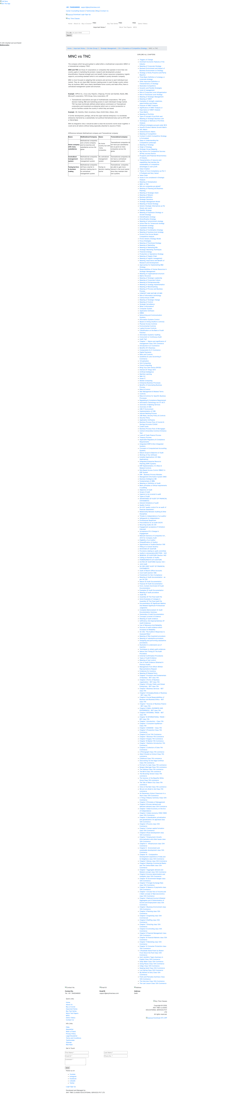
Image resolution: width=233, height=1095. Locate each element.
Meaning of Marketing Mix (149, 247)
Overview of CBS (145, 407)
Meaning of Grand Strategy (149, 204)
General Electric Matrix (147, 132)
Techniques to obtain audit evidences (152, 649)
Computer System (146, 308)
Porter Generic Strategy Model (150, 239)
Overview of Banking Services (150, 405)
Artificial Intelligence (147, 372)
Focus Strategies (145, 241)
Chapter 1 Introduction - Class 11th (151, 721)
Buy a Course (70, 1007)
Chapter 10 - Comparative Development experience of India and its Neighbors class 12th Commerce (152, 857)
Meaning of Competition (148, 134)
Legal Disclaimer (71, 1036)
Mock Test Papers (125, 27)
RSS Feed (69, 1045)
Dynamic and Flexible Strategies (151, 88)
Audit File (143, 595)
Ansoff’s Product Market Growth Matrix (153, 127)
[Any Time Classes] (73, 18)
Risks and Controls (146, 354)
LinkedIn (72, 1081)
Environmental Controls (148, 326)
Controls (143, 394)
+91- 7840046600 (73, 7)
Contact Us (104, 11)
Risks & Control (145, 389)
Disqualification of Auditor (149, 542)
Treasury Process (145, 437)
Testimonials (90, 11)
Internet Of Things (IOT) (148, 370)
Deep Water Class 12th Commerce (151, 961)
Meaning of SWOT (146, 99)
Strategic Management (108, 48)
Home (70, 23)
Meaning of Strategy (147, 145)
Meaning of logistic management (151, 258)
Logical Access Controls (148, 328)
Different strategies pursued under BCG (153, 125)
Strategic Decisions (146, 199)
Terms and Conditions (73, 1038)
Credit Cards (144, 426)
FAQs (67, 1027)
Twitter (72, 1083)
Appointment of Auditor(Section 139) (152, 544)
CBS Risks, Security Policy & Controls (152, 415)
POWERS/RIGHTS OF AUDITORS (151, 560)
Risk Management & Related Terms (151, 391)
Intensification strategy (147, 217)
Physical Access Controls (148, 324)
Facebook (73, 1079)
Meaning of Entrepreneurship (150, 282)
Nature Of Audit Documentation (150, 581)
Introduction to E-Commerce (149, 346)
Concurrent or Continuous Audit (151, 337)
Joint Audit (143, 564)
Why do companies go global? (150, 186)
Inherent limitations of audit (149, 503)
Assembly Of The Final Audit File (151, 597)
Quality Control (145, 505)
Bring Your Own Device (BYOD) (150, 367)
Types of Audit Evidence (148, 658)
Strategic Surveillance (147, 304)
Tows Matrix (144, 112)
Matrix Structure (145, 276)
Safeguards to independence (149, 518)
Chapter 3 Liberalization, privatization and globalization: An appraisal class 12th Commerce (153, 819)
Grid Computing (145, 363)
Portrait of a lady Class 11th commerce (153, 765)
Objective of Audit (146, 490)
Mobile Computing (146, 381)
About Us (77, 23)
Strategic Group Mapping (148, 149)
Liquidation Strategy (147, 228)
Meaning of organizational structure (152, 274)
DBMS (142, 313)
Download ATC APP (160, 1018)
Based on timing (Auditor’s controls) (152, 322)
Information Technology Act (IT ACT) (152, 402)
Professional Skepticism (148, 520)
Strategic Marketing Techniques (150, 250)
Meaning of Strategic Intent (149, 193)
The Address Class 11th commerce (151, 769)
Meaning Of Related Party (148, 673)
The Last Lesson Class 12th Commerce (153, 983)
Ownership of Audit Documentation (152, 614)
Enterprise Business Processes (150, 383)
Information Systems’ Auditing (150, 335)
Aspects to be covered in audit (150, 494)
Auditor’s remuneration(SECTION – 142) (153, 553)
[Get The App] (5, 3)
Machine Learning (146, 374)
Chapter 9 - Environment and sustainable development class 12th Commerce (152, 850)
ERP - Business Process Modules (151, 474)
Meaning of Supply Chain (148, 256)
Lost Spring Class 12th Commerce (151, 970)
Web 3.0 (142, 376)
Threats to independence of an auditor (153, 516)
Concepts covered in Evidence (150, 616)
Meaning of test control (148, 660)
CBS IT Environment (146, 409)
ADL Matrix (143, 129)
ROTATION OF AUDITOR (148, 549)
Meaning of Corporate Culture (150, 280)
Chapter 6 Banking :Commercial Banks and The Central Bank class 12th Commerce (153, 865)
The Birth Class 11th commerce (150, 771)
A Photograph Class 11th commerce (152, 752)
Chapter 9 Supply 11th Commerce (151, 739)
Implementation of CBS (148, 411)
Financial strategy (146, 252)
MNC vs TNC (144, 184)
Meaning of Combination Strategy (151, 230)
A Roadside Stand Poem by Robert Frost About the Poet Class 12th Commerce (152, 953)
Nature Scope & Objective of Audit (151, 453)
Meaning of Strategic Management (151, 97)
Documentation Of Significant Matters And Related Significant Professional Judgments (153, 605)
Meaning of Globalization (148, 182)
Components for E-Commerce (150, 350)
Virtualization (144, 361)
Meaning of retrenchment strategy (151, 221)
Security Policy (145, 418)
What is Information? (147, 306)
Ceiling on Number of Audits (149, 557)
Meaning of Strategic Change (150, 300)
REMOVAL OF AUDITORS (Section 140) (153, 555)
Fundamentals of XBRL (147, 481)
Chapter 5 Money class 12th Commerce (153, 861)
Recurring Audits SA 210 (148, 525)
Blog (97, 11)
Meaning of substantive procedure (151, 638)
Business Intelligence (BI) (148, 479)
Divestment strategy (147, 225)
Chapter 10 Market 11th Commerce (152, 741)
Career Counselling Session (75, 11)
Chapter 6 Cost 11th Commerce (150, 734)
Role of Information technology (150, 295)
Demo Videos (142, 23)
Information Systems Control (149, 319)
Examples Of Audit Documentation (151, 590)
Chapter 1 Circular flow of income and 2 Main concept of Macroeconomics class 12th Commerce (153, 894)
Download (76, 14)
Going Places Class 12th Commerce (152, 964)
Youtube (72, 1074)
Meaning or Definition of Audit (150, 483)
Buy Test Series (112, 23)
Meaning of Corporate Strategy (150, 66)
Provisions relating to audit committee (153, 551)
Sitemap (69, 1042)
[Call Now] (4, 1)
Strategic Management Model (150, 201)
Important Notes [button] (99, 27)
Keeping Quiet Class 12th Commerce (152, 968)
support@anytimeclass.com (90, 7)
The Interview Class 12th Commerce (152, 981)
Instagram (73, 1076)
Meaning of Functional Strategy (150, 243)
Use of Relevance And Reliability (151, 625)
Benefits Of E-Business (147, 348)
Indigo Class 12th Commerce (149, 966)
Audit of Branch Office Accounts (151, 571)
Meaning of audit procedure (149, 592)
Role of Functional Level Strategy (151, 94)
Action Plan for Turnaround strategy (152, 223)
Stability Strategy (146, 210)
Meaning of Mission (146, 195)
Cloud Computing (146, 365)
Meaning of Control (146, 302)
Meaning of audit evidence (149, 619)
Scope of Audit (145, 492)
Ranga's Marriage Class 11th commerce (153, 767)
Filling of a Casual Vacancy (149, 547)
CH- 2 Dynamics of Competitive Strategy (132, 48)
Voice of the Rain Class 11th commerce (153, 787)
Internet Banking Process (148, 413)
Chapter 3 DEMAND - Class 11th (151, 728)
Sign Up (88, 14)
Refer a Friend (71, 1031)
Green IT (142, 378)
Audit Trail (143, 339)
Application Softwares (147, 420)
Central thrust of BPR (147, 298)
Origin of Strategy (146, 147)
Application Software (147, 311)
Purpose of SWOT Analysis (149, 105)
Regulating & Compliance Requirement (153, 400)
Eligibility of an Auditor (147, 540)
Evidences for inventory (148, 671)
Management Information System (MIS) (153, 477)
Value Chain (144, 175)
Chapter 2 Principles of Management (152, 802)
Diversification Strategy (148, 219)
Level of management (147, 90)
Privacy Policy (71, 1034)
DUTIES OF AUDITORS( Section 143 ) (152, 562)
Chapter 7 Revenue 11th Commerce (152, 736)
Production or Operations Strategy (151, 254)
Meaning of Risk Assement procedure (152, 636)
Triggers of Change (146, 60)
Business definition (146, 197)
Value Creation (145, 169)
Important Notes (79, 48)
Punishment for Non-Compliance (151, 575)
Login (83, 14)
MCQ (135, 27)
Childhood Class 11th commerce (151, 758)
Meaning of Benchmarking (149, 287)
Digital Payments (145, 352)
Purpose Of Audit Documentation (151, 584)
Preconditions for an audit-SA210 (151, 522)
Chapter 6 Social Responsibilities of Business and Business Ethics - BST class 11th (152, 699)
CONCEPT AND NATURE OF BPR (151, 293)
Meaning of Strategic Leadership (151, 278)
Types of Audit (145, 496)
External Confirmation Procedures (151, 656)
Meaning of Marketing (147, 245)
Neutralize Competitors (148, 86)
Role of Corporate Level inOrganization (153, 92)
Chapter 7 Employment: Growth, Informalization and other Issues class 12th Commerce (153, 839)
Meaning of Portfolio (147, 114)
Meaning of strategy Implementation (152, 284)
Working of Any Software (148, 455)
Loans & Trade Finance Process (150, 435)
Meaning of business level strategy (152, 232)
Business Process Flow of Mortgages (152, 429)
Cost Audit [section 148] (148, 573)
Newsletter (69, 1029)
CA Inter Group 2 (93, 48)
